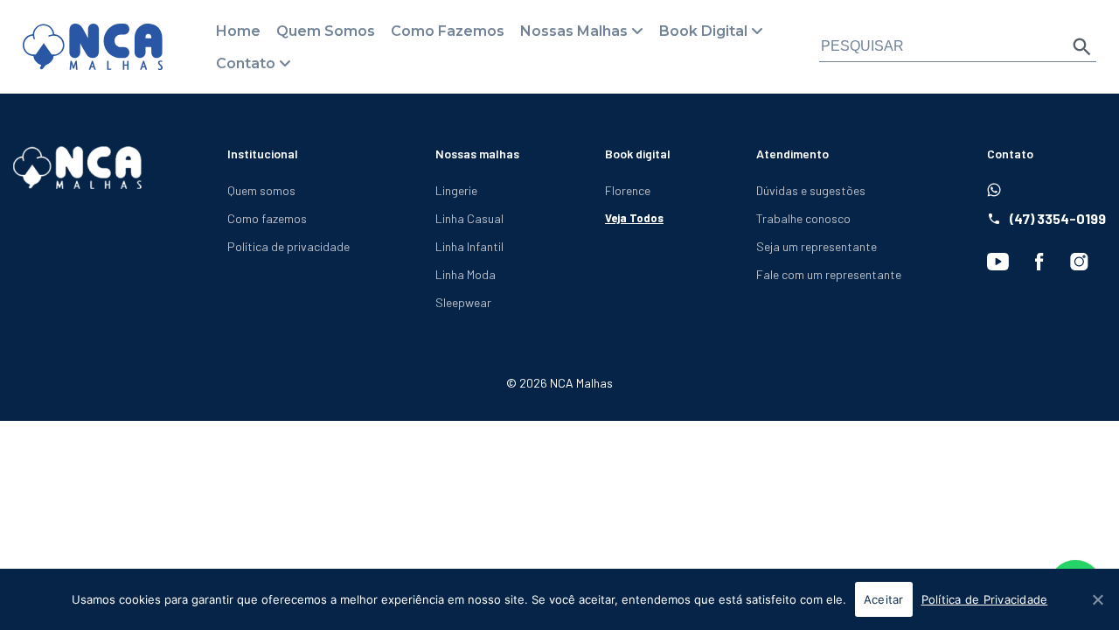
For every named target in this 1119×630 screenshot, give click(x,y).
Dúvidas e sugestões (810, 190)
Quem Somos (325, 31)
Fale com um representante (828, 274)
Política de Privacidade (984, 599)
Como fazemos (267, 218)
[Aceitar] (1097, 599)
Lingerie (456, 190)
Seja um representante (816, 246)
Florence (627, 190)
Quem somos (261, 190)
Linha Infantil (469, 246)
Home (238, 31)
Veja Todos (634, 218)
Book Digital (703, 31)
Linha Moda (465, 274)
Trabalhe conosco (803, 218)
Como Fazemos (447, 31)
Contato (245, 63)
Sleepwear (463, 302)
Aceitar (884, 599)
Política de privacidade (288, 246)
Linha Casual (469, 218)
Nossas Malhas (574, 31)
